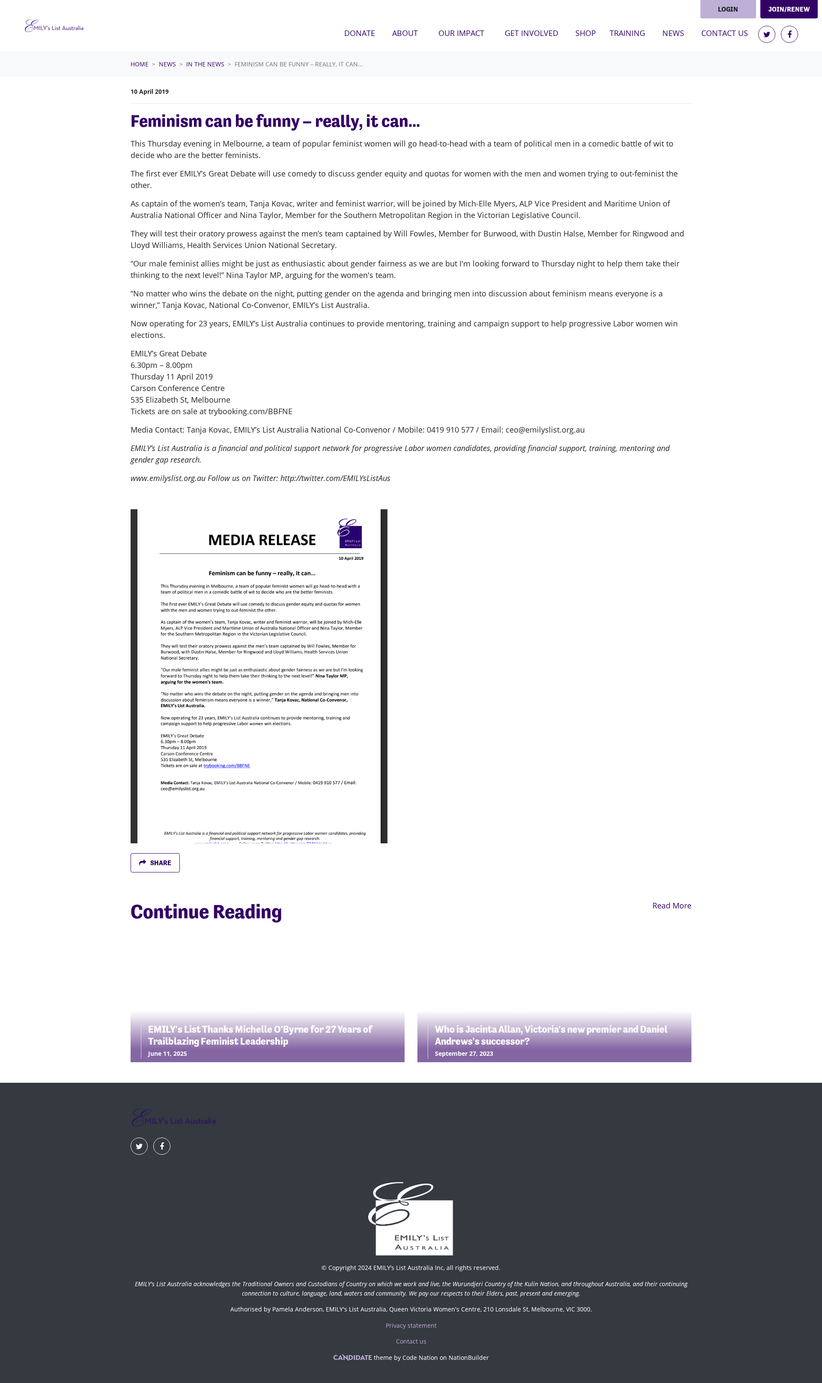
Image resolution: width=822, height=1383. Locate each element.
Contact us (724, 33)
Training (627, 33)
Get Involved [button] (531, 33)
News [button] (678, 32)
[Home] (54, 26)
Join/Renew (789, 9)
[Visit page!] (767, 34)
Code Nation (420, 1357)
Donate (359, 33)
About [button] (405, 33)
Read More (671, 905)
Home (140, 64)
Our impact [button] (461, 33)
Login (728, 9)
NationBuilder (469, 1357)
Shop (585, 33)
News (167, 64)
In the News (205, 64)
